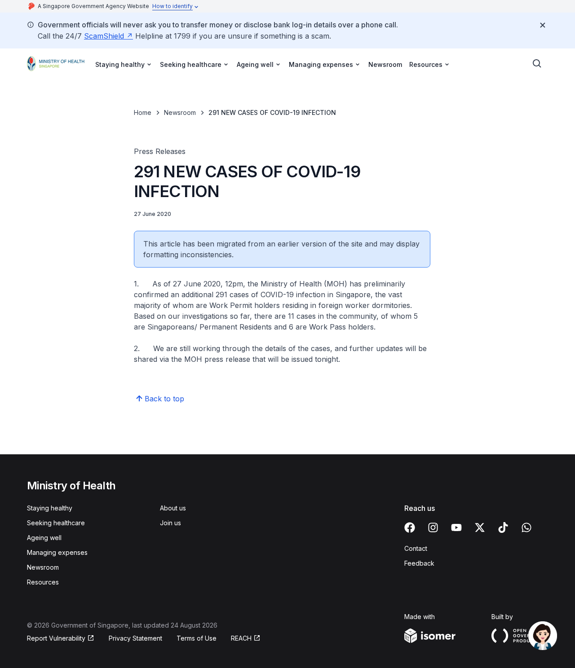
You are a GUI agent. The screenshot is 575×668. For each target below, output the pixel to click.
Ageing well (44, 537)
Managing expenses (57, 552)
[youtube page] (456, 527)
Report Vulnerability (56, 638)
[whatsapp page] (526, 527)
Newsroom (385, 64)
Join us (170, 523)
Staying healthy (49, 508)
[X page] (479, 527)
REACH (241, 638)
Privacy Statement (135, 638)
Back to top (164, 398)
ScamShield (104, 35)
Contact (415, 548)
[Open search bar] (537, 64)
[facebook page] (409, 527)
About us (173, 508)
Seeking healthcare (56, 523)
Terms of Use (197, 638)
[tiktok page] (503, 527)
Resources (43, 582)
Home (142, 112)
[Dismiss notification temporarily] (542, 25)
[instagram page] (433, 527)
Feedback (419, 563)
